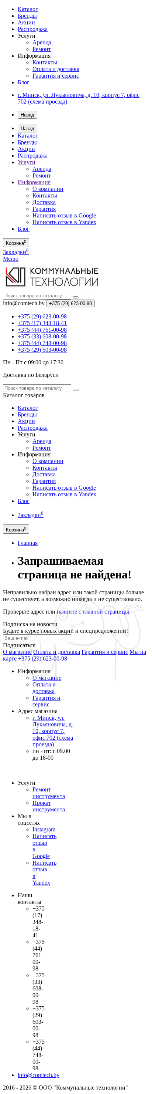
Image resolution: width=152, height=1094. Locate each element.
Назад (27, 115)
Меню (10, 259)
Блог (24, 82)
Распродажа (33, 29)
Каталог (28, 9)
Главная (28, 543)
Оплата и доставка (55, 69)
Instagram (43, 829)
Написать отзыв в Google (64, 215)
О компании (47, 189)
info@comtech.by (38, 1075)
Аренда (41, 42)
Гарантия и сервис (55, 75)
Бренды (27, 16)
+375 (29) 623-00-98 (42, 658)
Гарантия (44, 209)
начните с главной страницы (93, 611)
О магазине (17, 652)
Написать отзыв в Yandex (64, 222)
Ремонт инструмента (48, 792)
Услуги (26, 162)
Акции (26, 22)
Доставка (44, 202)
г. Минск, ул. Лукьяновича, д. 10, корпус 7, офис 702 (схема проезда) (52, 731)
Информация (34, 182)
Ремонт (41, 49)
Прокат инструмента (48, 806)
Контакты (44, 62)
